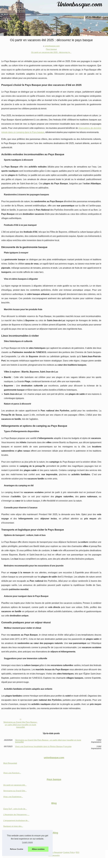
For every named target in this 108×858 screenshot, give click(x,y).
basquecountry (54, 855)
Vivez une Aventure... (12, 773)
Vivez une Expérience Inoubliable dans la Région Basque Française (43, 746)
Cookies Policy (69, 852)
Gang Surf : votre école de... (15, 809)
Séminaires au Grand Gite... (15, 791)
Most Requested (10, 763)
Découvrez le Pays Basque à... (16, 838)
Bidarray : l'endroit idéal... (13, 844)
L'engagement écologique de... (16, 820)
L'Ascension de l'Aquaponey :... (16, 814)
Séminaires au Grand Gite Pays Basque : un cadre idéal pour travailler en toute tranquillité (20, 724)
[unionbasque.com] (54, 18)
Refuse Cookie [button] (16, 849)
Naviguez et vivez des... (13, 826)
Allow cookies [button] (38, 849)
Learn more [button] (27, 842)
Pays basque (51, 49)
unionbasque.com (52, 46)
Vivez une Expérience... (13, 797)
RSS (77, 852)
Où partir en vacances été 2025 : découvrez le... (51, 52)
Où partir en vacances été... (14, 785)
